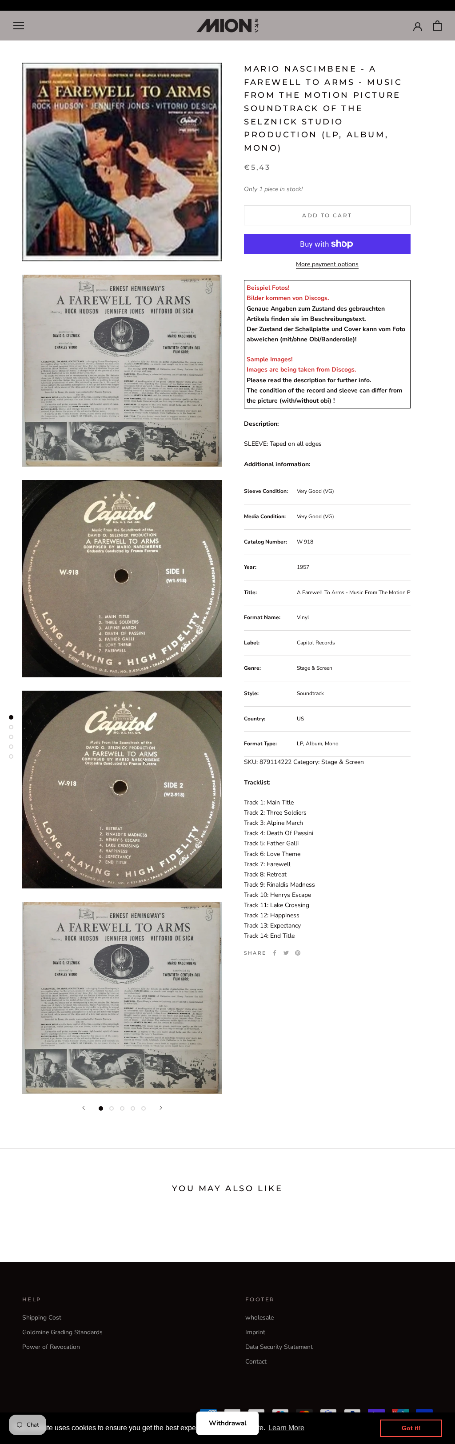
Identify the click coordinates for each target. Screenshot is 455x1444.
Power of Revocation (51, 1347)
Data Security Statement (279, 1347)
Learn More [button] (286, 1428)
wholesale (259, 1317)
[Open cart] (437, 25)
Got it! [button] (411, 1428)
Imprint (255, 1332)
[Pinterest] (297, 953)
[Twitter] (286, 953)
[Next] (161, 1108)
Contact (256, 1361)
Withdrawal (228, 1423)
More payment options (327, 264)
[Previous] (83, 1108)
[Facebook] (274, 953)
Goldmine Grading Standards (62, 1332)
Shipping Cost (41, 1317)
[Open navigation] (18, 25)
